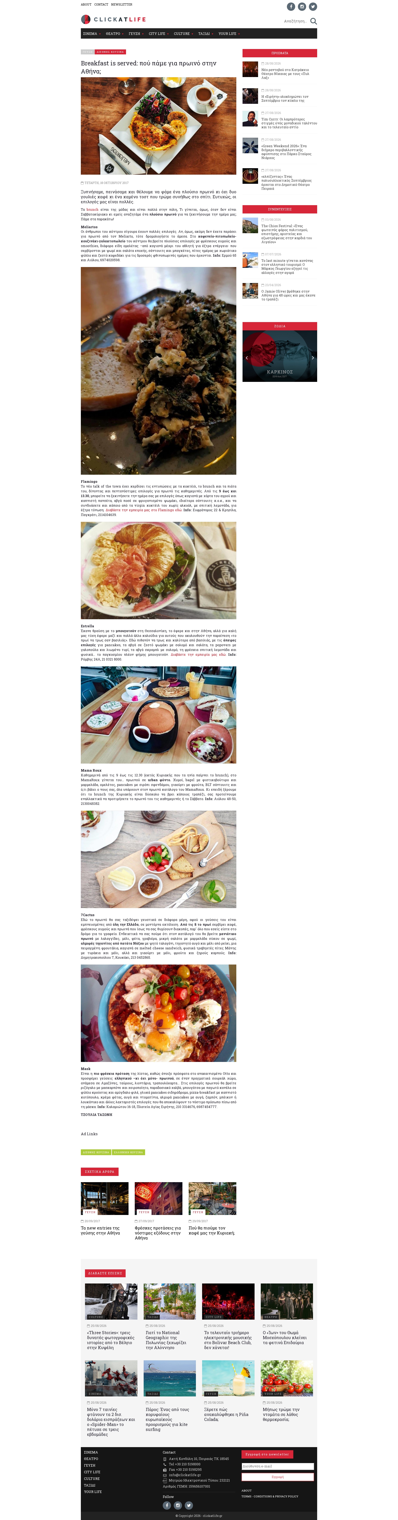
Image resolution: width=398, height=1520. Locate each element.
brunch (92, 209)
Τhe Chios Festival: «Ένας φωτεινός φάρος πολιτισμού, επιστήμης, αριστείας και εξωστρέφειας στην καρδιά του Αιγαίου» (286, 234)
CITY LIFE (157, 33)
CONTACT (101, 4)
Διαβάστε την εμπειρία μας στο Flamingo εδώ (144, 510)
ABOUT (86, 4)
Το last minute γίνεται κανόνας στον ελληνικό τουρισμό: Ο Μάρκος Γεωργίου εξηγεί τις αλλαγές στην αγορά (287, 266)
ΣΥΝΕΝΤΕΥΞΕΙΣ (280, 209)
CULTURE (182, 33)
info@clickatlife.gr (185, 1475)
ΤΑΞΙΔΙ (204, 33)
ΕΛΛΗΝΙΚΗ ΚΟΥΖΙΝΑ (128, 1152)
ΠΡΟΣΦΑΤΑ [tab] (280, 53)
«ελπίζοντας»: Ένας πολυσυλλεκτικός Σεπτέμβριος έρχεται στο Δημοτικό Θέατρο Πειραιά (286, 182)
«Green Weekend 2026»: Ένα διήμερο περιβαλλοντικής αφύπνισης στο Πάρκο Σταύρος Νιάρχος (286, 152)
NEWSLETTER (121, 4)
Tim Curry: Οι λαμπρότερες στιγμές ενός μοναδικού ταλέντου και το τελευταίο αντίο (289, 123)
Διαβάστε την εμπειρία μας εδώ (198, 654)
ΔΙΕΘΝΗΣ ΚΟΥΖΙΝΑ (96, 1152)
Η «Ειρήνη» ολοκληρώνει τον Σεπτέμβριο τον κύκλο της (284, 98)
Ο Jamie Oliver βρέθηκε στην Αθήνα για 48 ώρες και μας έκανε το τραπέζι (288, 295)
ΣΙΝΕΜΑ (90, 33)
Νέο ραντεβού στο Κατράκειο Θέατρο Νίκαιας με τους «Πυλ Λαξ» (285, 73)
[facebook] (291, 6)
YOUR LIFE (227, 33)
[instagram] (302, 6)
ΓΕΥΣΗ (134, 33)
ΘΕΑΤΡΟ (113, 33)
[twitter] (313, 6)
